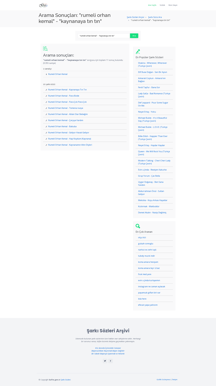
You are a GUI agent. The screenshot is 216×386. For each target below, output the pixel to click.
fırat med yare (144, 274)
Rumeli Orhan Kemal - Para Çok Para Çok (67, 102)
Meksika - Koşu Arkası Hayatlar (152, 200)
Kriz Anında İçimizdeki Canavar (108, 348)
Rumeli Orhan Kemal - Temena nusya (65, 108)
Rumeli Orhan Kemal (57, 74)
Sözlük (162, 5)
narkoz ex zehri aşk (147, 249)
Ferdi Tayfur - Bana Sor (149, 87)
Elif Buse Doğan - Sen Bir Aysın (152, 72)
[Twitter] (105, 361)
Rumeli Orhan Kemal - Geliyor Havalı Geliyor (68, 132)
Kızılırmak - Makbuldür (148, 206)
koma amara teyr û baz (149, 268)
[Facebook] (110, 361)
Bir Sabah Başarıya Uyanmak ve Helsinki (108, 353)
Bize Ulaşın (172, 5)
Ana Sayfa (152, 5)
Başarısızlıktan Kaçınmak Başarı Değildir (108, 350)
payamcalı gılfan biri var (149, 292)
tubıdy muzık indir (146, 255)
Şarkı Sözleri (65, 379)
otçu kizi (142, 237)
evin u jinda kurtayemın (149, 280)
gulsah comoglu (145, 243)
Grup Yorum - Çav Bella (149, 175)
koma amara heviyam (148, 262)
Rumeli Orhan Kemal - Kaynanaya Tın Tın (67, 89)
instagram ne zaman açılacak (151, 286)
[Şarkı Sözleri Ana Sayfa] (44, 5)
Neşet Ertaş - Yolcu (147, 111)
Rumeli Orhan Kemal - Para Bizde (63, 95)
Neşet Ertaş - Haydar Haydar (151, 145)
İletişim (174, 379)
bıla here (142, 298)
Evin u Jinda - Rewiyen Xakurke (152, 169)
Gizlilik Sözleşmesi (163, 379)
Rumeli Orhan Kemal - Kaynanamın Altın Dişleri (70, 144)
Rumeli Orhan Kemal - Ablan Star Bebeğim (68, 114)
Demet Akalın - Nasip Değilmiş (152, 212)
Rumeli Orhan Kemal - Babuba (62, 126)
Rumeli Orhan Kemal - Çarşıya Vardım (65, 120)
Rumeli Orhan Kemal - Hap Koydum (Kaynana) (69, 138)
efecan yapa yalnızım (148, 305)
